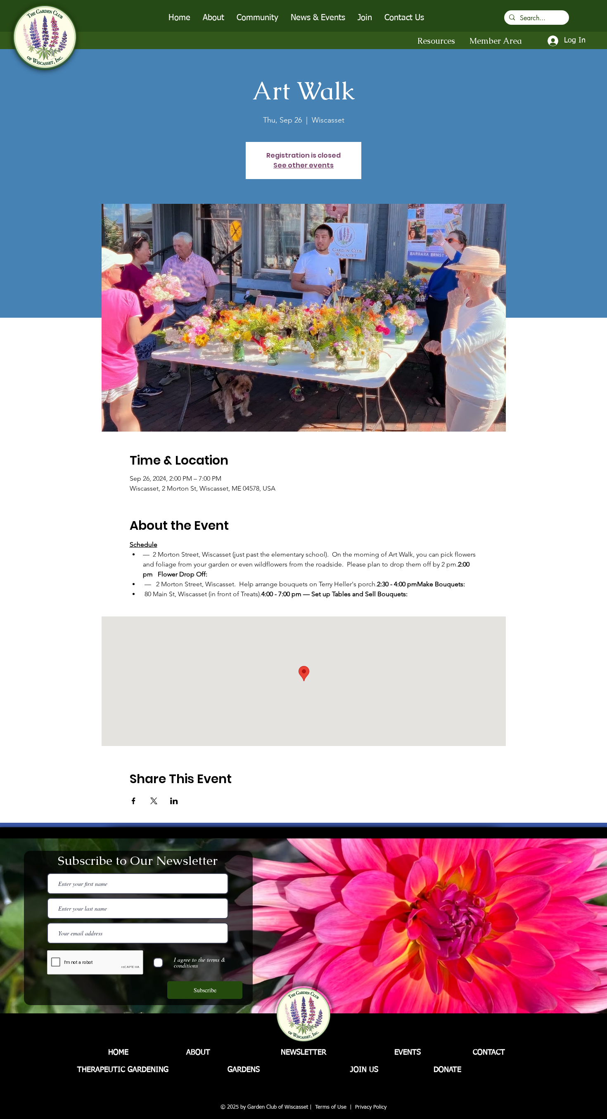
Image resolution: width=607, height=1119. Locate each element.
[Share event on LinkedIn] (174, 801)
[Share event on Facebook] (134, 801)
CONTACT (489, 1052)
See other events (303, 165)
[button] (213, 17)
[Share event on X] (154, 801)
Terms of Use (330, 1107)
